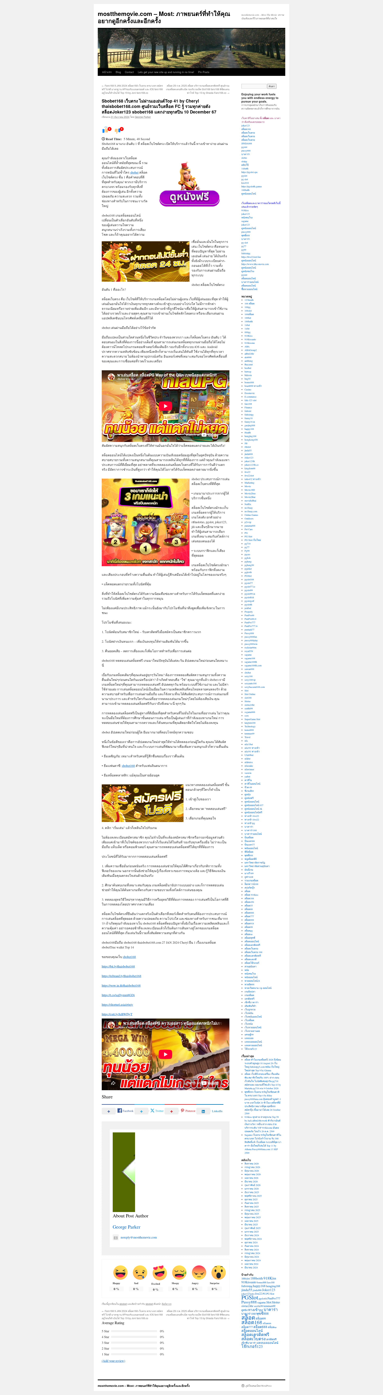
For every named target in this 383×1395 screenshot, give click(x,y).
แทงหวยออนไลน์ (253, 1045)
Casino (248, 389)
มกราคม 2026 (252, 1188)
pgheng (248, 561)
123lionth (249, 299)
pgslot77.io (250, 586)
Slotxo (248, 701)
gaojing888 (250, 425)
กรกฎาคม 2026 (252, 1167)
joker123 (245, 125)
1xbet (247, 325)
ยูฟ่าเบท (249, 876)
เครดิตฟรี (249, 998)
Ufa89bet (249, 755)
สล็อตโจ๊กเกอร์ (252, 962)
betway (248, 371)
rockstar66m (250, 647)
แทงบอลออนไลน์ (253, 1041)
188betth (245, 190)
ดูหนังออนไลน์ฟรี (253, 812)
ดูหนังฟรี (249, 798)
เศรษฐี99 (249, 1034)
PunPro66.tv (251, 618)
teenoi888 (249, 729)
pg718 (248, 543)
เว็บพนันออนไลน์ (253, 1016)
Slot (246, 690)
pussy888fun (251, 636)
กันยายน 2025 (252, 1202)
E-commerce (250, 396)
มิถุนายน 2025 (252, 1213)
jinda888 (249, 454)
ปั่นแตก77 (250, 844)
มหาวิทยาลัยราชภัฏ (255, 862)
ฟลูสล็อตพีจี (251, 858)
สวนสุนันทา (251, 966)
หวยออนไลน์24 (252, 980)
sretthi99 (249, 708)
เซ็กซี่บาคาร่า (252, 1002)
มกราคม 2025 (252, 1231)
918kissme (250, 342)
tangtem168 (250, 722)
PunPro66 (249, 615)
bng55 (248, 378)
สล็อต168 (246, 129)
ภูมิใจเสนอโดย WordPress (258, 1385)
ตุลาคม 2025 (251, 1199)
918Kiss (249, 335)
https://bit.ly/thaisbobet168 (118, 966)
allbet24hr (249, 353)
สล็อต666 (249, 912)
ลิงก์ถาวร (166, 1303)
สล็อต (247, 891)
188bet (248, 317)
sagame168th (251, 661)
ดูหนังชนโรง (247, 271)
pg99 (243, 249)
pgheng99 (249, 565)
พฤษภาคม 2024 (253, 1260)
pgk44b (248, 572)
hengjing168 (250, 436)
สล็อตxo (249, 934)
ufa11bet (249, 744)
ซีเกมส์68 (249, 790)
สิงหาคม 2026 (252, 1163)
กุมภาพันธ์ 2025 (253, 1228)
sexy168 (249, 676)
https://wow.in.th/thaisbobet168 (121, 985)
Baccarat (249, 364)
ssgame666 (250, 712)
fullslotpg (245, 253)
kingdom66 (250, 468)
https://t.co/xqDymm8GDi (118, 995)
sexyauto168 (251, 683)
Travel (247, 737)
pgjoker (248, 568)
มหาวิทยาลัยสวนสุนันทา (257, 866)
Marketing (249, 482)
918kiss (245, 210)
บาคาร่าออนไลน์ (250, 281)
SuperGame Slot (252, 719)
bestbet (248, 368)
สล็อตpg (249, 930)
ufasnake (249, 765)
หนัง (247, 970)
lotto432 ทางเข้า (253, 479)
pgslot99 (249, 590)
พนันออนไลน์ (251, 848)
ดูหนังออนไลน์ (248, 193)
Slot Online (250, 694)
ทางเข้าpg (250, 823)
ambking (249, 360)
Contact (129, 72)
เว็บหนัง (249, 1023)
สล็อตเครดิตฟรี (252, 944)
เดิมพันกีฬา (250, 1005)
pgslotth (248, 604)
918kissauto (250, 339)
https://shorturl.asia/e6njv (117, 1004)
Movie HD (250, 489)
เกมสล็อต (249, 995)
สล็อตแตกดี (251, 959)
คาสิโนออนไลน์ (252, 783)
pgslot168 (249, 579)
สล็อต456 (249, 901)
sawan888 (249, 669)
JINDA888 (246, 143)
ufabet (247, 758)
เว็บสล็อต (249, 1020)
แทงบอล (249, 1038)
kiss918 (245, 182)
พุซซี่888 (245, 235)
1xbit (247, 328)
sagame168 (250, 658)
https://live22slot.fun (251, 256)
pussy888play (251, 640)
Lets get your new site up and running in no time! (166, 72)
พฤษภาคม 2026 (253, 1174)
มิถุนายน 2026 (252, 1170)
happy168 (249, 428)
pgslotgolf (249, 600)
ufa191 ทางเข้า (252, 747)
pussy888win (251, 643)
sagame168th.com (253, 665)
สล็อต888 (249, 919)
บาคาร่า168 (251, 830)
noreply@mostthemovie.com (139, 1237)
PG (246, 532)
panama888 (250, 525)
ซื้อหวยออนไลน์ (249, 289)
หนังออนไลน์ (251, 977)
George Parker (143, 116)
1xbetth (244, 168)
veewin (248, 772)
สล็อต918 (249, 923)
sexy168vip (250, 679)
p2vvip (248, 522)
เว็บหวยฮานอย (252, 1030)
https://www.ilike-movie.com (255, 264)
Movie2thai (250, 497)
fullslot (248, 411)
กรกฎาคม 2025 (252, 1210)
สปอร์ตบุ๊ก (250, 887)
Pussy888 (249, 633)
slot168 (248, 697)
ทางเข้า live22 (252, 815)
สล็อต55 (249, 905)
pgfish (248, 557)
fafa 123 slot (250, 400)
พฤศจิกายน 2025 (253, 1195)
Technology (250, 726)
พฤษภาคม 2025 (253, 1217)
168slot (248, 310)
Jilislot (248, 446)
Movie (248, 486)
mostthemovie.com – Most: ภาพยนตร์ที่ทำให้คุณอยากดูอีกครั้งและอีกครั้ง (164, 17)
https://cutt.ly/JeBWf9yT (117, 1014)
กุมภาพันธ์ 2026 (253, 1185)
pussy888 (246, 150)
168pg (248, 307)
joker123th (250, 461)
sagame (244, 221)
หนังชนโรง (247, 217)
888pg (248, 332)
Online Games (251, 514)
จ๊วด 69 (248, 787)
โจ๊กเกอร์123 (251, 1048)
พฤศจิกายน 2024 (253, 1238)
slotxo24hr (250, 704)
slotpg (244, 161)
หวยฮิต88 (249, 984)
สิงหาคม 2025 (252, 1206)
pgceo (247, 554)
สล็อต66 (249, 909)
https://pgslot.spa (249, 172)
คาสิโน (248, 780)
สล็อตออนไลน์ (248, 278)
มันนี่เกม (249, 869)
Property (249, 611)
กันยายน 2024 (252, 1245)
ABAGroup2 (251, 350)
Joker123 (249, 457)
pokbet (248, 608)
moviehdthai (250, 500)
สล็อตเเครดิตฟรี (253, 955)
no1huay (249, 507)
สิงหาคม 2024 (252, 1249)
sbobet (134, 172)
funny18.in (250, 421)
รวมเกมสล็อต (251, 880)
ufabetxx (249, 762)
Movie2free (250, 493)
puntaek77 (249, 629)
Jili (246, 443)
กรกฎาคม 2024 (252, 1253)
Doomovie (250, 393)
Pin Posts (203, 72)
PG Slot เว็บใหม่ (253, 540)
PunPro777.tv (251, 626)
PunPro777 (250, 622)
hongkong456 (251, 439)
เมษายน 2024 (251, 1263)
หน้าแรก (107, 72)
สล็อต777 (249, 916)
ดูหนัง (248, 794)
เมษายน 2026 (251, 1177)
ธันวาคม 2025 (252, 1192)
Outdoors (249, 518)
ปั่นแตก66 (250, 841)
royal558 (249, 651)
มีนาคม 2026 (251, 1181)
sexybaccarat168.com (255, 686)
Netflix (248, 504)
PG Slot (248, 536)
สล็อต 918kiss (251, 894)
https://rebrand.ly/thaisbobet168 (121, 976)
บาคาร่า (245, 154)
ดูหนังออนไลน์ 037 (254, 805)
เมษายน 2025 (251, 1220)
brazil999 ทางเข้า (253, 385)
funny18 (249, 418)
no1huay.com (251, 511)
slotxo (244, 157)
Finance (248, 407)
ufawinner (249, 769)
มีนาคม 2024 (251, 1267)
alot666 (248, 357)
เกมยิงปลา (250, 991)
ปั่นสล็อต (249, 837)
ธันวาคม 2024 (252, 1235)
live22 (247, 471)
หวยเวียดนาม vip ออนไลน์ (258, 987)
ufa (246, 740)
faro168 (248, 403)
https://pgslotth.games (251, 186)
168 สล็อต (250, 303)
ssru (247, 715)
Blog (118, 72)
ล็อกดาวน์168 (251, 884)
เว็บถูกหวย (250, 1009)
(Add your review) (113, 1361)
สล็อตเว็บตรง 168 (253, 952)
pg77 (243, 246)
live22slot (249, 475)
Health (248, 432)
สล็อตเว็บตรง (248, 132)
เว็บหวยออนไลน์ (253, 1027)
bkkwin (248, 375)
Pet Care (249, 529)
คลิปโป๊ (245, 164)
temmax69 (249, 733)
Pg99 (247, 550)
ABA (247, 346)
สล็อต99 (249, 927)
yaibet (247, 776)
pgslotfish (249, 597)
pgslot (244, 147)
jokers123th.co (252, 464)
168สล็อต (249, 314)
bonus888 (249, 382)
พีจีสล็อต (249, 851)
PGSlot (248, 575)
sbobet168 (128, 765)
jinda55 (248, 450)
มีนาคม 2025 (251, 1224)
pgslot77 (249, 583)
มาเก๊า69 (249, 873)
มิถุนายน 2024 (252, 1256)
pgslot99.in (250, 593)
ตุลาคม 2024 (251, 1242)
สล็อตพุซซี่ (250, 937)
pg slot (244, 179)
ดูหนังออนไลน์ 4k (253, 808)
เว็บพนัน (249, 1013)
